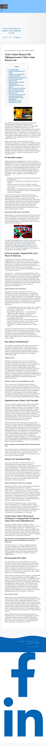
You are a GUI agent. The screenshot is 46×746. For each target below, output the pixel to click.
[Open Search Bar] (2, 10)
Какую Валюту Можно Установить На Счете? (15, 101)
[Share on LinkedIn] (23, 741)
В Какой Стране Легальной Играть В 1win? (16, 82)
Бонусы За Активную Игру (16, 91)
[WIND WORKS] (4, 3)
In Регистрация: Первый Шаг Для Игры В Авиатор (17, 74)
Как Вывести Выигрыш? (16, 79)
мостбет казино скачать (18, 245)
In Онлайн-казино (14, 69)
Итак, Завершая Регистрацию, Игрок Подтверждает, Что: (17, 88)
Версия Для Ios (13, 93)
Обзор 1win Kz (13, 80)
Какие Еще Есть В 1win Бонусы (18, 77)
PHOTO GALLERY (32, 641)
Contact (30, 643)
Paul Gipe (18, 37)
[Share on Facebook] (23, 696)
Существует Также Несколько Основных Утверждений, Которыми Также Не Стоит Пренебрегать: (17, 97)
